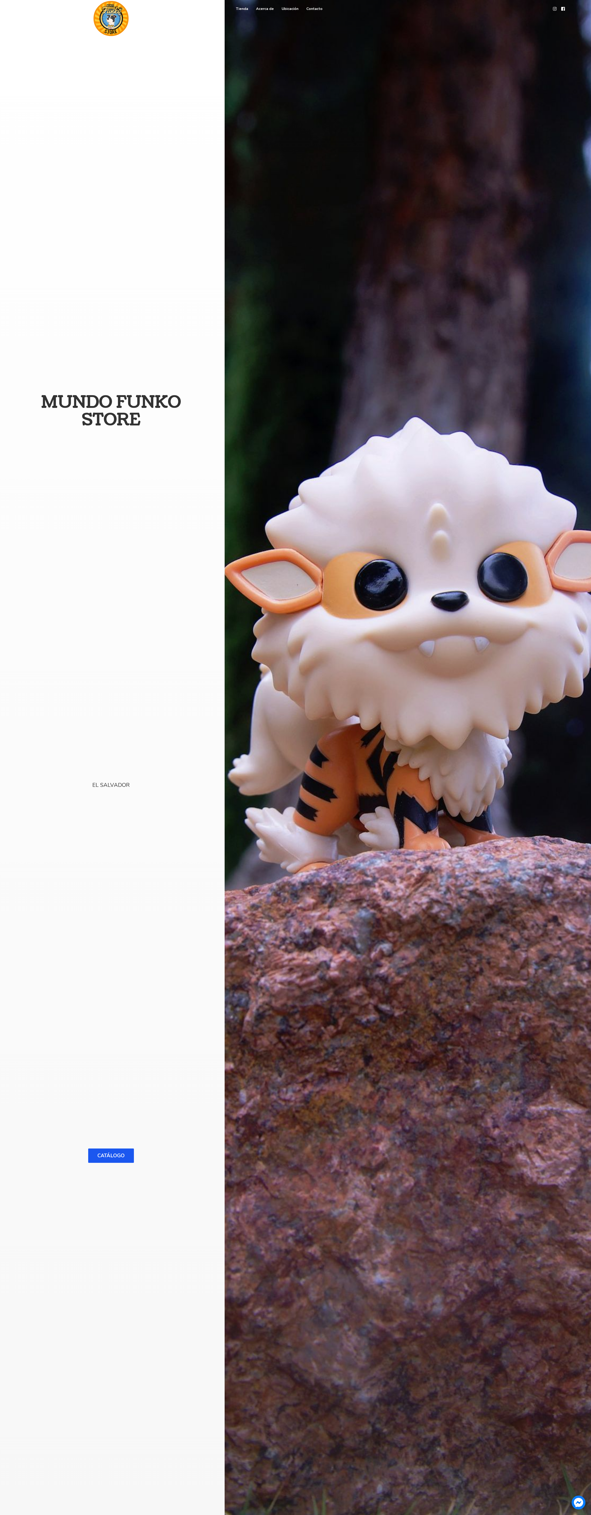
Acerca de (265, 8)
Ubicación (290, 8)
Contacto (314, 8)
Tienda (242, 8)
